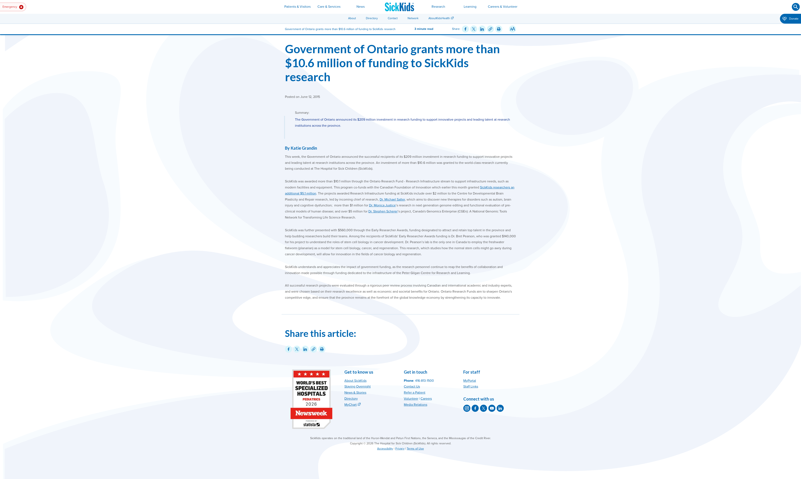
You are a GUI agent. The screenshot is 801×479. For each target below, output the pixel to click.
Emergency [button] (10, 7)
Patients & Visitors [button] (297, 7)
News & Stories (355, 393)
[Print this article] (498, 29)
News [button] (360, 7)
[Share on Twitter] (473, 29)
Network (413, 18)
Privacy (399, 448)
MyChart (350, 405)
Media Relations (415, 405)
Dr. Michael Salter (392, 199)
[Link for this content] (490, 29)
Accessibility (385, 448)
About (352, 18)
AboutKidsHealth (439, 18)
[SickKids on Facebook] (475, 408)
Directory (372, 18)
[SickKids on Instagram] (466, 408)
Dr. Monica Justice (382, 205)
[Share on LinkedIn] (482, 29)
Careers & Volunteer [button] (502, 7)
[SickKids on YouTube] (491, 408)
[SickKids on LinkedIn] (500, 408)
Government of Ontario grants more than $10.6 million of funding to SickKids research (392, 63)
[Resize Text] (512, 29)
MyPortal (469, 381)
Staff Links (470, 386)
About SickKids (355, 381)
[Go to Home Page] (399, 7)
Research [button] (438, 7)
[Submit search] (796, 7)
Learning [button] (470, 7)
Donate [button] (793, 18)
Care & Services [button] (328, 7)
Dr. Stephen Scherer (383, 211)
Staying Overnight (357, 386)
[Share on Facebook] (465, 29)
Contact (393, 18)
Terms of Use (415, 448)
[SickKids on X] (483, 408)
